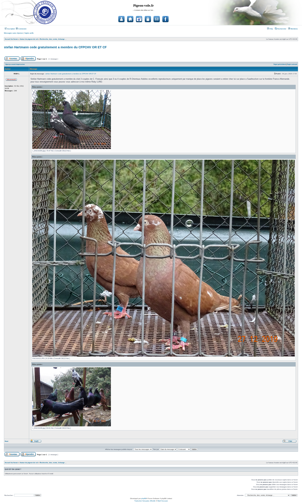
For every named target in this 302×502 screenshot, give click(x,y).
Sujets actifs (29, 33)
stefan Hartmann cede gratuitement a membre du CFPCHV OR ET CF (55, 47)
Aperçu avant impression (15, 64)
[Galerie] (139, 19)
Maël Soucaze (162, 501)
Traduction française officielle (144, 501)
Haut (6, 441)
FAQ (271, 29)
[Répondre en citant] (289, 442)
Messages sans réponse (13, 33)
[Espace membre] (148, 19)
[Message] (275, 74)
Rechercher (281, 29)
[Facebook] (165, 19)
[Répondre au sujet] (28, 60)
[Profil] (35, 442)
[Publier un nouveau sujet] (12, 60)
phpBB (143, 498)
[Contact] (157, 19)
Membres (294, 29)
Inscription (11, 29)
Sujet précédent (280, 64)
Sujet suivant (292, 64)
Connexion (22, 29)
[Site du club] (130, 19)
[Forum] (121, 19)
